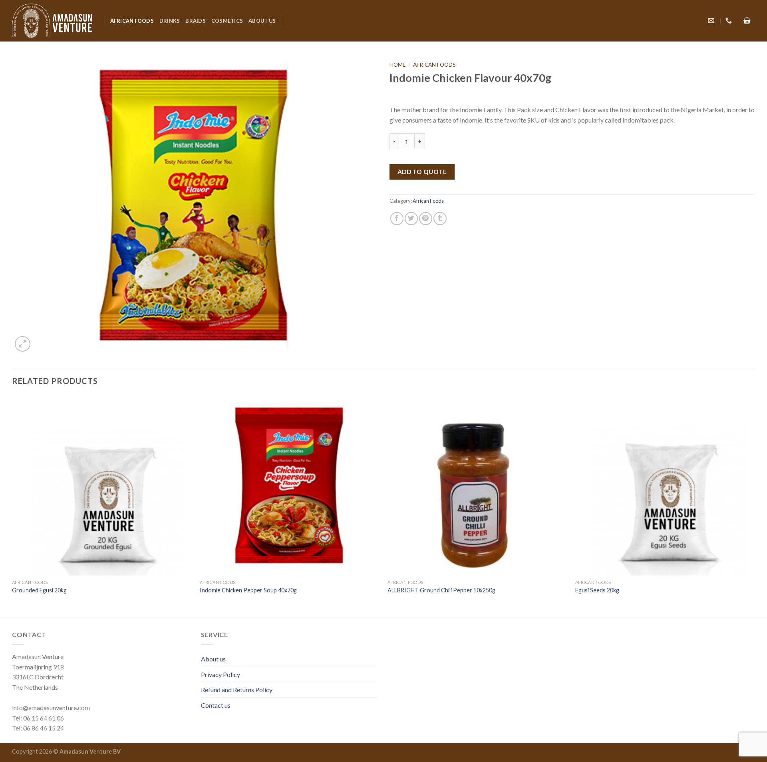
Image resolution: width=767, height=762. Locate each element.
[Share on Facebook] (396, 218)
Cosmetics (227, 21)
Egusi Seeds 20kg (597, 590)
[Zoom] (22, 344)
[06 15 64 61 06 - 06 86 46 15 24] (729, 20)
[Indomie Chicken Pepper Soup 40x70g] (290, 485)
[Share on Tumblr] (440, 218)
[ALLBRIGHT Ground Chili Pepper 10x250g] (477, 485)
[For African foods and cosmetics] (52, 21)
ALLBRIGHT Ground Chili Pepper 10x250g (441, 590)
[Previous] (12, 505)
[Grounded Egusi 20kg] (102, 485)
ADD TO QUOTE (422, 171)
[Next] (755, 505)
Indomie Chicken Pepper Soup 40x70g (248, 590)
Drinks (169, 21)
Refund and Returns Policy (236, 689)
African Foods (132, 21)
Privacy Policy (220, 674)
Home (397, 64)
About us (262, 21)
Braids (195, 21)
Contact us (215, 705)
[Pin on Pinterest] (425, 218)
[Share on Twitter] (411, 218)
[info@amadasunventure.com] (712, 20)
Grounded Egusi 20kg (39, 590)
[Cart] (747, 21)
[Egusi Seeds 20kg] (665, 485)
